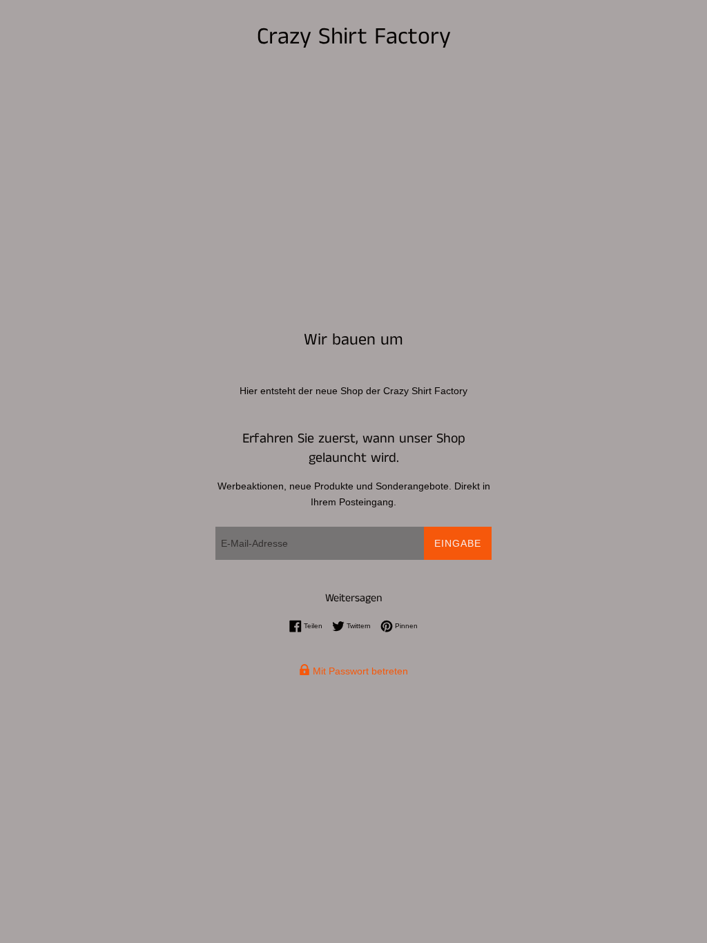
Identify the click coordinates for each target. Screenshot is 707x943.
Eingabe (457, 543)
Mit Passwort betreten (359, 671)
